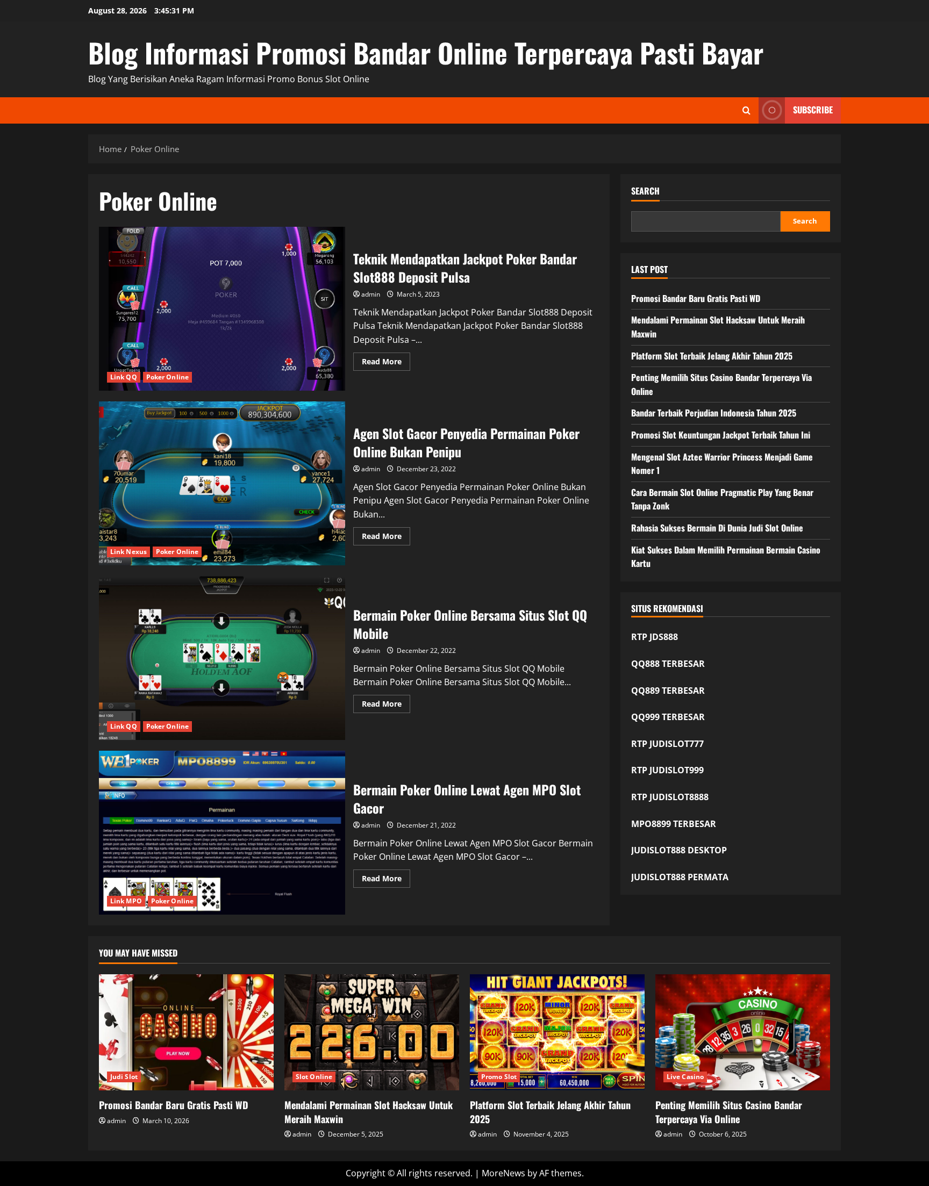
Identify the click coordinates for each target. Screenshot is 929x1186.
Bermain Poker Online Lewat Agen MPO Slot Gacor (222, 833)
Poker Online (167, 377)
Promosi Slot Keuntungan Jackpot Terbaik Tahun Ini (720, 434)
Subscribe (813, 109)
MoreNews (503, 1173)
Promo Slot (499, 1076)
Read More (386, 363)
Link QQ (123, 377)
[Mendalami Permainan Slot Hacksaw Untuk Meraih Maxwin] (371, 1032)
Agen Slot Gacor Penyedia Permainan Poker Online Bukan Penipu (222, 483)
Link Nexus (128, 551)
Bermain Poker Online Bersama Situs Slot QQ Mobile (222, 658)
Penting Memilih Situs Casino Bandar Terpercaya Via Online (728, 1111)
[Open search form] (746, 110)
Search (645, 191)
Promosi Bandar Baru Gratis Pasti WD (695, 298)
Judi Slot (124, 1076)
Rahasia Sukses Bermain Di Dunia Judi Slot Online (717, 527)
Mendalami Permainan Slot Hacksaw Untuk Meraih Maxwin (368, 1111)
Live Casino (685, 1076)
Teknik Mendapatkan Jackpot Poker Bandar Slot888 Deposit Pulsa (222, 309)
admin (370, 294)
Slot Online (314, 1076)
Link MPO (126, 900)
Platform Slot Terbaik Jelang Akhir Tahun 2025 (711, 355)
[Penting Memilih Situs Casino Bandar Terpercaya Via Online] (742, 1032)
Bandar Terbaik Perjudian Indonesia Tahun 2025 (713, 412)
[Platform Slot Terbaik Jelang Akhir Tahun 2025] (557, 1032)
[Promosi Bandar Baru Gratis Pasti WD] (186, 1032)
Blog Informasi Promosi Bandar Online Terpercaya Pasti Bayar (425, 52)
